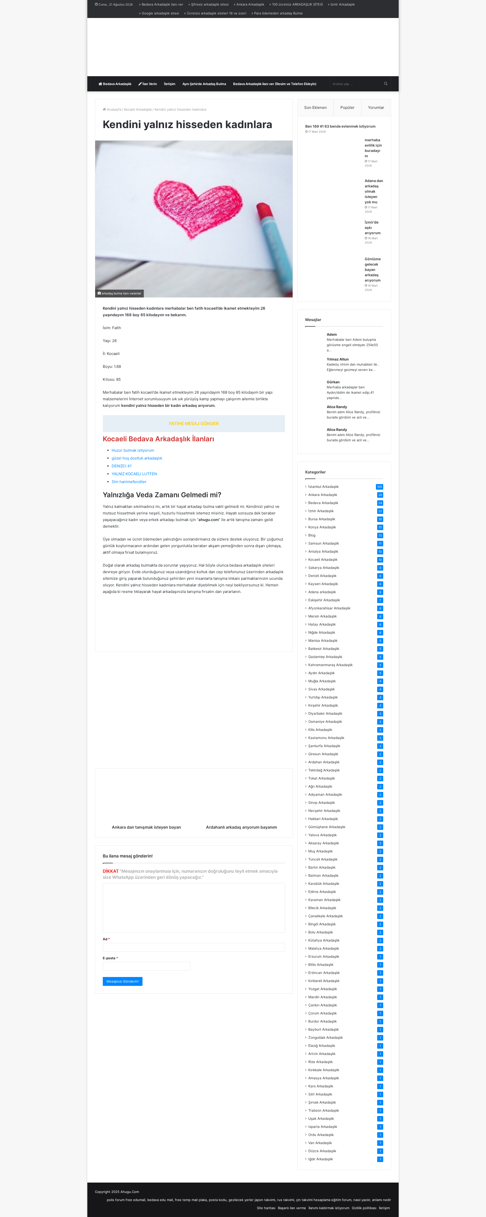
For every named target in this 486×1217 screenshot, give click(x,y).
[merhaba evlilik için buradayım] (333, 156)
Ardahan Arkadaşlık (323, 762)
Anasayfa (113, 109)
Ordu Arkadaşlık (321, 1135)
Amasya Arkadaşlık (323, 1078)
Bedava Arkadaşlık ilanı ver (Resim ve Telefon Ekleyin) (274, 84)
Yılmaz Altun (338, 359)
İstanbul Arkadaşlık (323, 487)
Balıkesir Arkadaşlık (323, 649)
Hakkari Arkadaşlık (323, 819)
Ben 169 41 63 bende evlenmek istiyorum (340, 126)
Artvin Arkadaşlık (321, 1054)
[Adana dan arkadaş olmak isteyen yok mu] (333, 197)
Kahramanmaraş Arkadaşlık (330, 665)
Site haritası (266, 1208)
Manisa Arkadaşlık (322, 641)
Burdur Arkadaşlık (322, 1021)
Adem (332, 334)
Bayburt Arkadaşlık (323, 1029)
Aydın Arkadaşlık (321, 673)
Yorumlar (376, 107)
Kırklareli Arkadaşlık (323, 981)
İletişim (169, 84)
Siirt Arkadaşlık (320, 1094)
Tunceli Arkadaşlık (322, 859)
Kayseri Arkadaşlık (323, 584)
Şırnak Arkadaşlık (322, 1102)
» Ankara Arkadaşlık (249, 4)
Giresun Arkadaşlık (323, 754)
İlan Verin (149, 84)
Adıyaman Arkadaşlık (325, 794)
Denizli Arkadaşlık (322, 576)
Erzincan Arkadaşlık (324, 973)
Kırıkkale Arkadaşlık (323, 1070)
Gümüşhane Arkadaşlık (326, 827)
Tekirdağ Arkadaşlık (324, 770)
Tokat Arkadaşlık (321, 778)
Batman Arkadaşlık (323, 875)
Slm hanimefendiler (129, 481)
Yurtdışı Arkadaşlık (323, 697)
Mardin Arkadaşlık (322, 997)
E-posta (110, 958)
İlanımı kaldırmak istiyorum (329, 1208)
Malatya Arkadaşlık (323, 948)
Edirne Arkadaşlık (322, 892)
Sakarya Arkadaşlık (323, 568)
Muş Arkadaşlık (320, 851)
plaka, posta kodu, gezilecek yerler (226, 1200)
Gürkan (333, 382)
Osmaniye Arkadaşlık (325, 722)
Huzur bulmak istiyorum (133, 450)
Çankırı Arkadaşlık (322, 1005)
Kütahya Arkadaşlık (323, 940)
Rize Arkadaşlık (320, 1062)
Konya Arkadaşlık (322, 527)
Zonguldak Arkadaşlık (325, 1037)
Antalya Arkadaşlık (323, 551)
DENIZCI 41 (122, 466)
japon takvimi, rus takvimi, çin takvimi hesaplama (292, 1200)
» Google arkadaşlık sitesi (159, 13)
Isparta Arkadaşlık (322, 1127)
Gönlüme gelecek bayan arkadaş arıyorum (373, 269)
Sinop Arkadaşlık (321, 803)
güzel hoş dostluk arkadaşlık (137, 458)
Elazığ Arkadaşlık (321, 1046)
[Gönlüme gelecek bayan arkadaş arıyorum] (333, 275)
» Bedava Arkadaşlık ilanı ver (161, 4)
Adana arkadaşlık (322, 592)
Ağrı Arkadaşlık (320, 786)
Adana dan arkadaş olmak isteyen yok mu (374, 191)
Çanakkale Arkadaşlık (325, 916)
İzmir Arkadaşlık (321, 511)
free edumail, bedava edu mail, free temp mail (162, 1200)
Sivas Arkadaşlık (321, 689)
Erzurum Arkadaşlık (323, 956)
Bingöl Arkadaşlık (322, 924)
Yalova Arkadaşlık (322, 835)
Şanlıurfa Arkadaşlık (324, 746)
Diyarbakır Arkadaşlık (325, 713)
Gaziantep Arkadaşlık (325, 657)
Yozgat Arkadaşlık (322, 989)
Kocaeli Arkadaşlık (138, 109)
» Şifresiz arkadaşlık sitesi (208, 4)
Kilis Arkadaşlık (320, 730)
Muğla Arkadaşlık (322, 681)
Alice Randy (337, 407)
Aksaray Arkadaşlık (323, 843)
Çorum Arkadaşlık (322, 1013)
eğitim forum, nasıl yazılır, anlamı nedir (361, 1200)
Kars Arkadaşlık (320, 1086)
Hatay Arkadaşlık (322, 624)
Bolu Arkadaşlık (320, 932)
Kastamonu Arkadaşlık (326, 738)
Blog (311, 535)
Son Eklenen (315, 107)
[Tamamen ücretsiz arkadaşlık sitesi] (139, 47)
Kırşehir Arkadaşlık (323, 705)
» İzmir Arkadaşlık (341, 4)
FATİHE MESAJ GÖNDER (194, 423)
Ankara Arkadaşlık (322, 495)
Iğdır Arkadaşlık (320, 1159)
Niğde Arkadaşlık (321, 632)
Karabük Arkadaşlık (323, 884)
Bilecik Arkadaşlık (322, 908)
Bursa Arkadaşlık (321, 519)
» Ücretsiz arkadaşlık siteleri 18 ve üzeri (215, 13)
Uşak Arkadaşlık (321, 1118)
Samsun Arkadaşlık (323, 543)
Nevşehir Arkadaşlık (324, 811)
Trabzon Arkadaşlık (323, 1110)
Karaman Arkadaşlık (324, 900)
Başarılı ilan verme (292, 1208)
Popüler (347, 107)
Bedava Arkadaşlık (116, 84)
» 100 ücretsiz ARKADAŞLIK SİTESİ (296, 4)
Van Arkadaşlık (320, 1143)
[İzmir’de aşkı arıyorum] (333, 236)
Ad (106, 939)
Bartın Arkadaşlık (321, 867)
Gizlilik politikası (364, 1208)
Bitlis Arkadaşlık (320, 965)
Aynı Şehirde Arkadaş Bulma (204, 84)
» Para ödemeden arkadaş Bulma (276, 13)
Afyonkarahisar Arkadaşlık (329, 608)
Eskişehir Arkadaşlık (324, 600)
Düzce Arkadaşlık (322, 1151)
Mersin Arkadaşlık (322, 616)
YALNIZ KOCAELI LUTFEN (134, 473)
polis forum (116, 1200)
